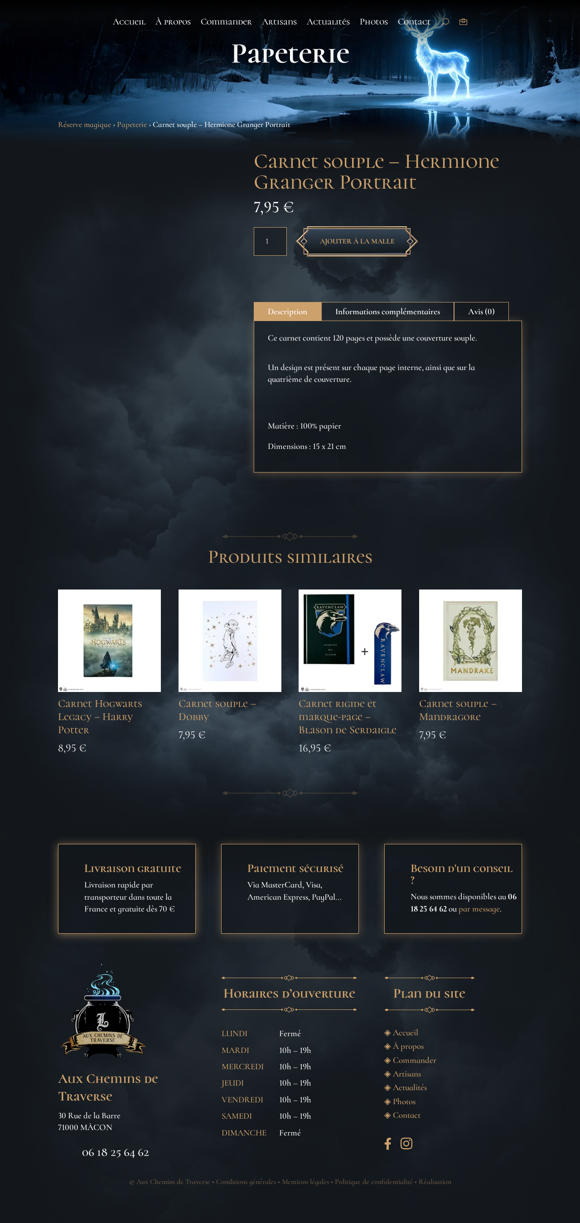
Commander (226, 21)
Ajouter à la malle (357, 241)
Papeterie (290, 53)
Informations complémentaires (387, 311)
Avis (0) (481, 311)
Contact (414, 21)
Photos (374, 21)
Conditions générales (246, 1181)
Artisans (279, 21)
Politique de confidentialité (374, 1181)
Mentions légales (305, 1181)
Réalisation (435, 1181)
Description (287, 311)
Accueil (129, 21)
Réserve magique (84, 124)
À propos (173, 21)
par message (479, 908)
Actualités (328, 21)
